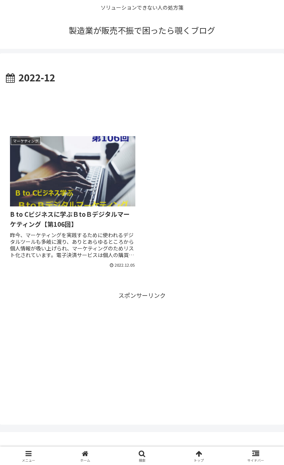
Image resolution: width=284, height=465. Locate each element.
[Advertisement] (142, 105)
